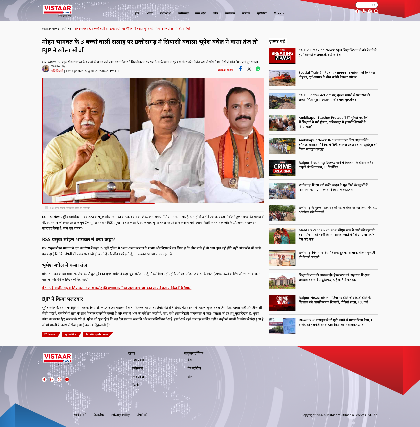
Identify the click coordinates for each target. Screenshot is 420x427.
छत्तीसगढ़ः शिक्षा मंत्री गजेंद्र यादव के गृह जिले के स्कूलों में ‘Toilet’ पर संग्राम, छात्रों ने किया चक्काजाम (333, 187)
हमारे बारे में (80, 415)
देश (190, 360)
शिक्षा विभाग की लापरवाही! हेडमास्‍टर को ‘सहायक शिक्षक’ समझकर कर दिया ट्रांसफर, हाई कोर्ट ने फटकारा (334, 277)
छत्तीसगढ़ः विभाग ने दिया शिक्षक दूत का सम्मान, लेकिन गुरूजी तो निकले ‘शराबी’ (337, 254)
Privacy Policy (120, 415)
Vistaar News (50, 29)
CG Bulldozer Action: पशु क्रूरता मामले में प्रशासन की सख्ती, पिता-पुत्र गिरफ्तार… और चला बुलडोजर (334, 97)
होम (137, 13)
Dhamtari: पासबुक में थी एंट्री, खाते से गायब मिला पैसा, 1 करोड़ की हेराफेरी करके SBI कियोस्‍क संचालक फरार (335, 322)
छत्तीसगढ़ (183, 13)
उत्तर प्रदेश (200, 13)
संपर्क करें (142, 415)
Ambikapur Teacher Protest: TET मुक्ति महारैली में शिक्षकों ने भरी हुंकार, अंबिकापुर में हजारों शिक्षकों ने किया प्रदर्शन (333, 122)
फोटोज (246, 13)
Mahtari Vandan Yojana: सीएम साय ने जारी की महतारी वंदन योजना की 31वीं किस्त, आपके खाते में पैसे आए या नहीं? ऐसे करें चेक (337, 235)
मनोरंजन (230, 13)
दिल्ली (135, 385)
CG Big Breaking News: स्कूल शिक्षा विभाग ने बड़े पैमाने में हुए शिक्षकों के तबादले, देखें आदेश (338, 52)
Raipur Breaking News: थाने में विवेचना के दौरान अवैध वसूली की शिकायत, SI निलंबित (336, 164)
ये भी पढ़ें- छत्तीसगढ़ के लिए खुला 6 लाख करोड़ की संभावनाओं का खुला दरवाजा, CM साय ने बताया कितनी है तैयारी (116, 288)
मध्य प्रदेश (165, 13)
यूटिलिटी (262, 13)
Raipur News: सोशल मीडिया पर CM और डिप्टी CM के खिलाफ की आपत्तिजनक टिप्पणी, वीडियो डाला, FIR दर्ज (335, 299)
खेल (215, 13)
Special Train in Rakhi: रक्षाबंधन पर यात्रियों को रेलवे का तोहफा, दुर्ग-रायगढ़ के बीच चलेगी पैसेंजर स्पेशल (337, 74)
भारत (150, 13)
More (277, 13)
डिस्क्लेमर (99, 415)
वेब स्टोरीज (194, 368)
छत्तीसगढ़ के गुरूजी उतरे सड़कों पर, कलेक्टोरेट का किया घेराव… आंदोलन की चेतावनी (338, 209)
